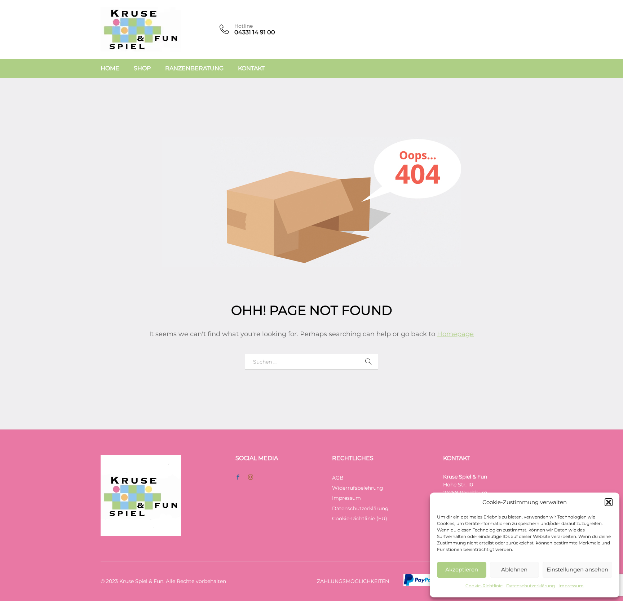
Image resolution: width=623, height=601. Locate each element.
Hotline (243, 26)
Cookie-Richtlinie (484, 585)
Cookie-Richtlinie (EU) (359, 518)
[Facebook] (238, 477)
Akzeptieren (461, 569)
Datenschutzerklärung (530, 585)
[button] (608, 502)
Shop (142, 68)
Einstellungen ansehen (577, 569)
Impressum (571, 585)
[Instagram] (250, 477)
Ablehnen (514, 569)
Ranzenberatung (194, 68)
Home (110, 68)
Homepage (455, 334)
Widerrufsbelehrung (357, 488)
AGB (338, 478)
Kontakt (251, 68)
